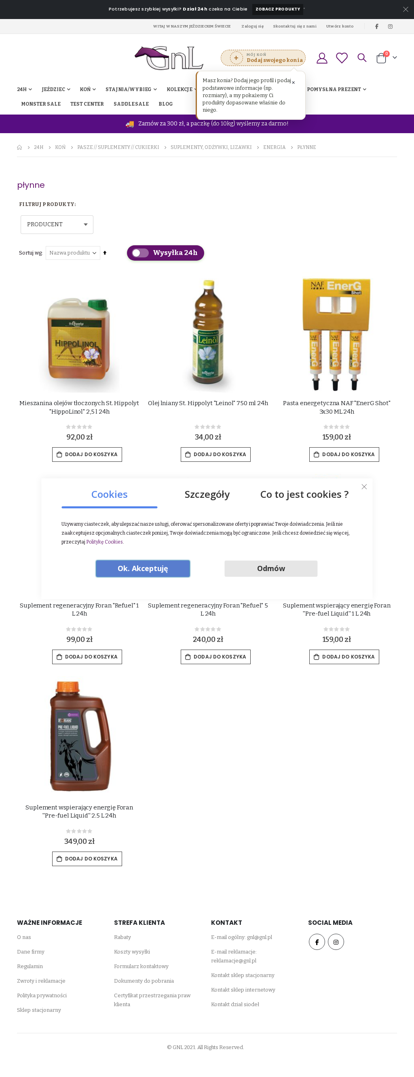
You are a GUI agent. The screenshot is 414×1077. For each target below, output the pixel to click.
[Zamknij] (364, 486)
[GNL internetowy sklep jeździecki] (169, 58)
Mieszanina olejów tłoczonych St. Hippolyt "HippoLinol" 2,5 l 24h (79, 407)
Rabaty (122, 937)
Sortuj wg (30, 253)
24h (39, 147)
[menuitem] (165, 104)
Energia (274, 147)
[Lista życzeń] (341, 58)
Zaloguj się (252, 26)
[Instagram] (390, 26)
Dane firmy (30, 952)
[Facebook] (377, 26)
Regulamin (30, 966)
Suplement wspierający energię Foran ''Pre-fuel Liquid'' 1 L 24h (337, 609)
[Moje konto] (322, 58)
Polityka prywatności (42, 995)
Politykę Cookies (104, 542)
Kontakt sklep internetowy (243, 990)
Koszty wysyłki (132, 952)
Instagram (336, 942)
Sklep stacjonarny (39, 1010)
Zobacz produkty (278, 9)
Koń (60, 147)
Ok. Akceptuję (143, 568)
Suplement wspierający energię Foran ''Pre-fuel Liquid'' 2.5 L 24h (79, 811)
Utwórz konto (340, 26)
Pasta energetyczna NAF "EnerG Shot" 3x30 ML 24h (337, 407)
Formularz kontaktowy (141, 966)
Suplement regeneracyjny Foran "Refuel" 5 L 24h (208, 609)
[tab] (109, 491)
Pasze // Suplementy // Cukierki (118, 147)
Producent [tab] (45, 224)
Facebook (317, 942)
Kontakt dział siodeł (235, 1004)
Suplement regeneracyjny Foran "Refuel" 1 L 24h (79, 609)
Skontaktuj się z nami (295, 26)
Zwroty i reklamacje (41, 981)
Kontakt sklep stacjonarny (243, 975)
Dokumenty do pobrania (144, 981)
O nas (24, 937)
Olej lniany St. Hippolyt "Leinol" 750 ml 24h (208, 403)
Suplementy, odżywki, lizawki (211, 147)
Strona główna (20, 147)
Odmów (271, 568)
